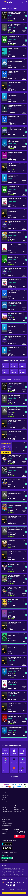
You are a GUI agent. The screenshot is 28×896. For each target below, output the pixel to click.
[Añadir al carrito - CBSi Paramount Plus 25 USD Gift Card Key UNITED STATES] (24, 66)
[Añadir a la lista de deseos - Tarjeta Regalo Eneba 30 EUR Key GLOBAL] (25, 336)
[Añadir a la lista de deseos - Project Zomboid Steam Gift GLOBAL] (25, 443)
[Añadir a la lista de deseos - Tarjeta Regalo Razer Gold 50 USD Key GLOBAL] (25, 210)
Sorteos (3, 821)
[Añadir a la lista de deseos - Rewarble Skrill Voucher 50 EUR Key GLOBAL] (25, 153)
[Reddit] (24, 832)
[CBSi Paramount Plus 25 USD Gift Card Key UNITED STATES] (14, 64)
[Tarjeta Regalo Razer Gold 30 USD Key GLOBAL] (14, 86)
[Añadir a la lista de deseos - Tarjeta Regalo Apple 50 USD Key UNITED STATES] (25, 681)
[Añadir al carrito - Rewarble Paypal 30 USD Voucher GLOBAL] (24, 100)
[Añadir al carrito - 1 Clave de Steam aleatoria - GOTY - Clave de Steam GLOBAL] (24, 570)
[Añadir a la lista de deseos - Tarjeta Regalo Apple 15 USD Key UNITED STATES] (25, 245)
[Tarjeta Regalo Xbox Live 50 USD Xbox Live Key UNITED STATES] (14, 190)
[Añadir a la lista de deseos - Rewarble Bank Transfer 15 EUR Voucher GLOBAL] (25, 105)
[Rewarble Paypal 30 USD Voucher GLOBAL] (14, 98)
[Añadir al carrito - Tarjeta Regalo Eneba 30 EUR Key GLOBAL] (24, 343)
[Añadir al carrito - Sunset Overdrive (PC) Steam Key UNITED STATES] (24, 240)
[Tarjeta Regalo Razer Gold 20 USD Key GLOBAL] (14, 424)
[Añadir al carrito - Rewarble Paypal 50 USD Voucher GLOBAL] (24, 354)
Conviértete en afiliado (7, 823)
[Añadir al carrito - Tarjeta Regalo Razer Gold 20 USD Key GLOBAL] (24, 427)
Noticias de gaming (6, 819)
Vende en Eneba (5, 831)
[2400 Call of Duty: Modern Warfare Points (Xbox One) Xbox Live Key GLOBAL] (14, 579)
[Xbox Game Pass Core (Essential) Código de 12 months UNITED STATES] (14, 260)
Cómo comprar (5, 807)
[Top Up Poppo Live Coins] (14, 615)
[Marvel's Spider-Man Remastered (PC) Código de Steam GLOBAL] (14, 719)
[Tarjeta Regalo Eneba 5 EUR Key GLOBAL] (14, 272)
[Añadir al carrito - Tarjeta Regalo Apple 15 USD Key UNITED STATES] (24, 251)
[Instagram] (20, 832)
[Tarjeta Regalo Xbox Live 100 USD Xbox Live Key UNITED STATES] (14, 40)
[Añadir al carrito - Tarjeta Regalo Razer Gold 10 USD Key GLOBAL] (24, 170)
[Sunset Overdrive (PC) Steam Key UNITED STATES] (14, 236)
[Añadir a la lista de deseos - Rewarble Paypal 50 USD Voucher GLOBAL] (25, 348)
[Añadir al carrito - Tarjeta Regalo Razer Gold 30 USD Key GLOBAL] (24, 89)
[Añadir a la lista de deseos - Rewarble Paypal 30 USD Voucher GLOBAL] (25, 94)
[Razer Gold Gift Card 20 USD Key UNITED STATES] (14, 661)
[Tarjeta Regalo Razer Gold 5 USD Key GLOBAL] (14, 555)
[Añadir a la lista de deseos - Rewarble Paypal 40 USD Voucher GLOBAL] (25, 175)
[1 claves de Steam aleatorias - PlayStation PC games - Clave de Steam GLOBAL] (14, 459)
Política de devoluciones (19, 813)
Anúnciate (4, 833)
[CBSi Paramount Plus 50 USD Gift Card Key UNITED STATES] (14, 306)
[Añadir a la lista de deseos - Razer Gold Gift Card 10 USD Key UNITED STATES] (25, 646)
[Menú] (2, 2)
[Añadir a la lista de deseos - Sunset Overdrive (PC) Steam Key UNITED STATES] (25, 233)
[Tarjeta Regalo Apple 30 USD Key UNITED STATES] (14, 283)
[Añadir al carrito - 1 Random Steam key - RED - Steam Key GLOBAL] (24, 487)
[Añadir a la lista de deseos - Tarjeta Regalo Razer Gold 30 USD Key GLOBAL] (25, 83)
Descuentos (4, 813)
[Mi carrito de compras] (23, 2)
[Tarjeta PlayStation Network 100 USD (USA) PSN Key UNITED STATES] (14, 144)
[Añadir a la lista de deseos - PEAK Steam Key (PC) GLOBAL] (25, 314)
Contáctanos (4, 797)
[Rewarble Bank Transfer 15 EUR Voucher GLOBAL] (14, 109)
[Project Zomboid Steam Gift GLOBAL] (14, 447)
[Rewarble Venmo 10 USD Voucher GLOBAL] (14, 120)
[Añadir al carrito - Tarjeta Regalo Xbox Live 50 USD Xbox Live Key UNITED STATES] (24, 194)
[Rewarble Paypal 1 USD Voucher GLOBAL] (14, 329)
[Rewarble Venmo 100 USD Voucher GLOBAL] (14, 295)
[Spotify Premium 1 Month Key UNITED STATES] (14, 638)
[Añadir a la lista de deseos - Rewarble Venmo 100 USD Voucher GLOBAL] (25, 291)
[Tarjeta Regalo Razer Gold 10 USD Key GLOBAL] (14, 168)
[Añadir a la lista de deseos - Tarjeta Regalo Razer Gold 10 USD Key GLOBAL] (25, 164)
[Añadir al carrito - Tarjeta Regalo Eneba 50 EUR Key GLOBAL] (24, 228)
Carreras (3, 799)
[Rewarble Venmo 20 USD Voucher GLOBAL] (14, 75)
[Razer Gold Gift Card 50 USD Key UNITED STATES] (14, 696)
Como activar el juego (19, 809)
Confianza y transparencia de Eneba (10, 801)
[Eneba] (8, 2)
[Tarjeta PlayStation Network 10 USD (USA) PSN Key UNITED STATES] (14, 731)
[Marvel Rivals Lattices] (14, 603)
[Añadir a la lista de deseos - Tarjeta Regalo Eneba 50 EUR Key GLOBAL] (25, 221)
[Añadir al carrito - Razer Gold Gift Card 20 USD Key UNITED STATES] (24, 664)
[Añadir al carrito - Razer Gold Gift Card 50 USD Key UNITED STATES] (24, 699)
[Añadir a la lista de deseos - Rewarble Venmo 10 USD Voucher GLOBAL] (25, 117)
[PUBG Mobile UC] (14, 544)
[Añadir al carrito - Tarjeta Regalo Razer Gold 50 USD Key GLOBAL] (24, 216)
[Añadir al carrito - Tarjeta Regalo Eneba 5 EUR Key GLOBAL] (24, 275)
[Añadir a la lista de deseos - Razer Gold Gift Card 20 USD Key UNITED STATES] (25, 657)
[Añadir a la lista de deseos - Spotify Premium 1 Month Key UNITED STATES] (25, 634)
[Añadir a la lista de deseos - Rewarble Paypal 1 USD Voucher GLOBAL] (25, 325)
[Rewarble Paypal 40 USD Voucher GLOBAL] (14, 179)
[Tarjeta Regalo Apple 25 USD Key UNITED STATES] (14, 202)
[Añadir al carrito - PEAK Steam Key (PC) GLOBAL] (24, 320)
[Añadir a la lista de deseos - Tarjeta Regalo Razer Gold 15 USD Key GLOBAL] (25, 623)
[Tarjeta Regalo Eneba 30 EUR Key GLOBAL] (14, 340)
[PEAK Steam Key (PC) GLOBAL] (14, 317)
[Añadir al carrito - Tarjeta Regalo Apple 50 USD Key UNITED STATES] (24, 687)
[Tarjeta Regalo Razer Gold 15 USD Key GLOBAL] (14, 626)
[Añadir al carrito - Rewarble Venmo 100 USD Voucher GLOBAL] (24, 297)
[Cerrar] (26, 878)
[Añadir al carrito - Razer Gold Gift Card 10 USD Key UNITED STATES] (24, 652)
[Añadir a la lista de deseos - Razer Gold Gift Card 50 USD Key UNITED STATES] (25, 693)
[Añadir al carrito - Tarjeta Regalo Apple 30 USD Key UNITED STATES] (24, 286)
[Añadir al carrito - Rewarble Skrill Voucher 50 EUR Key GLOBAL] (24, 159)
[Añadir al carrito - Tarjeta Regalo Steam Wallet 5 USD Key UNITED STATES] (24, 475)
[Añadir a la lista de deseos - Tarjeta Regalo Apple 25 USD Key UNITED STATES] (25, 199)
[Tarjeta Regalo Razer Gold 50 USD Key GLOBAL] (14, 214)
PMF (15, 807)
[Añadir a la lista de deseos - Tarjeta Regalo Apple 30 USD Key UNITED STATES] (25, 280)
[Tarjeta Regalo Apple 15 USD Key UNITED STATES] (14, 248)
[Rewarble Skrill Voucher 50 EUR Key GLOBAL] (14, 156)
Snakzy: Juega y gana (6, 825)
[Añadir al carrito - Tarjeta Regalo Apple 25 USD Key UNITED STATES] (24, 205)
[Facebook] (15, 832)
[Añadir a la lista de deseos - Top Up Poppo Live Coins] (25, 611)
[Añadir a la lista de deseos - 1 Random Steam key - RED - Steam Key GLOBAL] (25, 480)
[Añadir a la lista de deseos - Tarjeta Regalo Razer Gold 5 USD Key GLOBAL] (25, 552)
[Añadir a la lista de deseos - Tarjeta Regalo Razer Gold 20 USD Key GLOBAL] (25, 420)
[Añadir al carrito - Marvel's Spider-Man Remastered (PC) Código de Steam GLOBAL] (24, 722)
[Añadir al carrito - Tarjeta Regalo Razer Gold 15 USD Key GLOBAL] (24, 629)
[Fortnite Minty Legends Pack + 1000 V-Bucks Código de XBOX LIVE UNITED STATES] (14, 132)
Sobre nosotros (5, 795)
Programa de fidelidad (7, 811)
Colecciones (4, 809)
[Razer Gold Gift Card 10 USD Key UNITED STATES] (14, 650)
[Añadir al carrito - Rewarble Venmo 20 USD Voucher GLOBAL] (24, 78)
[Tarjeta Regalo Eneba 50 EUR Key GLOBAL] (14, 225)
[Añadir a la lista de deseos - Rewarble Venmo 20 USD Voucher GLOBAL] (25, 71)
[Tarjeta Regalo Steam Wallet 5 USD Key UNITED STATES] (14, 471)
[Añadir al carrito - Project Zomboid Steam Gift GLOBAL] (24, 450)
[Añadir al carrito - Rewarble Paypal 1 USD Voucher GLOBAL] (24, 331)
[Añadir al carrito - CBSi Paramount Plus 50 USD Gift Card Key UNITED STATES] (24, 309)
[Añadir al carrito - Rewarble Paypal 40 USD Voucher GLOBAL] (24, 181)
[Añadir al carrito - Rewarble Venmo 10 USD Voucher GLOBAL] (24, 123)
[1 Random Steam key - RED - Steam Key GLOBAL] (14, 483)
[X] (17, 832)
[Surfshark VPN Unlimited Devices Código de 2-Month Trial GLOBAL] (14, 52)
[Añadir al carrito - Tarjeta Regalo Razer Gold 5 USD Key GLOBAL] (24, 558)
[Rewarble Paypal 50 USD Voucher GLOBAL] (14, 351)
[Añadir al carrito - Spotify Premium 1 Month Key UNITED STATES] (24, 641)
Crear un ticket (17, 811)
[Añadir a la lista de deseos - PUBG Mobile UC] (25, 541)
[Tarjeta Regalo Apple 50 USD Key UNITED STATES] (14, 685)
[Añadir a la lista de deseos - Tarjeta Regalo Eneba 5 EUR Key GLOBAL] (25, 268)
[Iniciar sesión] (26, 2)
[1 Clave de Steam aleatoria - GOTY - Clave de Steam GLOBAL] (14, 567)
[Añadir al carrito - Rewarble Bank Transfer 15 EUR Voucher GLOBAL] (24, 112)
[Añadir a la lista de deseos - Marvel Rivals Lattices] (25, 600)
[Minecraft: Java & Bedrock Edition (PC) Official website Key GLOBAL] (14, 508)
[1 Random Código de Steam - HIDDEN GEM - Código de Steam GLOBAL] (14, 591)
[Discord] (22, 832)
